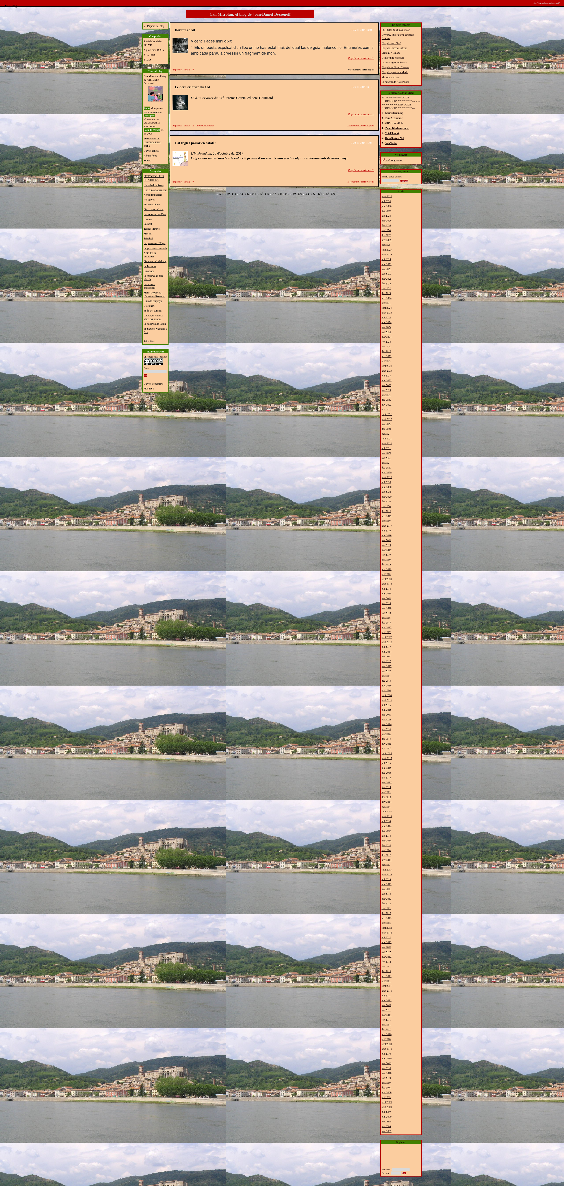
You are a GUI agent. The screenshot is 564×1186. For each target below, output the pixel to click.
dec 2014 (386, 797)
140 (227, 194)
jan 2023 (386, 395)
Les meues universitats (150, 285)
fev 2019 (386, 554)
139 (221, 194)
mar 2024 (386, 336)
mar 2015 (386, 782)
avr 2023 (386, 390)
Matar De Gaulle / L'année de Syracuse (154, 294)
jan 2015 (386, 792)
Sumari (147, 160)
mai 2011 (386, 1005)
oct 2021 (386, 433)
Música (147, 233)
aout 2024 (387, 312)
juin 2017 (386, 651)
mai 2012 (386, 947)
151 (300, 194)
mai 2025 (386, 269)
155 (326, 194)
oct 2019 (386, 520)
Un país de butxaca (153, 185)
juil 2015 (386, 763)
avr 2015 (386, 777)
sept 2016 (387, 695)
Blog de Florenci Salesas (394, 48)
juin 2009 (386, 1116)
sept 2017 (387, 637)
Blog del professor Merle (395, 72)
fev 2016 (386, 729)
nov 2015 (386, 743)
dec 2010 (386, 1029)
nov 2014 (386, 801)
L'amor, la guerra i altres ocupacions (153, 317)
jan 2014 (386, 850)
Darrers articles (152, 150)
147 (273, 194)
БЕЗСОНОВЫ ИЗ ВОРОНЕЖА (154, 178)
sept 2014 (387, 811)
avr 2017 (386, 661)
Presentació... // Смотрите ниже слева (152, 141)
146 (267, 194)
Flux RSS (149, 388)
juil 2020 (386, 482)
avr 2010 (386, 1068)
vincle (187, 69)
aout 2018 (387, 583)
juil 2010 (386, 1053)
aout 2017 (387, 642)
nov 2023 (386, 356)
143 (247, 194)
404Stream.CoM (394, 123)
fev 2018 (386, 612)
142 (240, 194)
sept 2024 (387, 307)
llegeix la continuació (361, 58)
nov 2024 (386, 298)
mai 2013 (386, 889)
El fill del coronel (152, 310)
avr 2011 (386, 1010)
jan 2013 (386, 908)
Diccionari (149, 305)
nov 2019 (386, 516)
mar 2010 (386, 1073)
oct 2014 (386, 806)
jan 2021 (386, 462)
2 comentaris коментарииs (360, 125)
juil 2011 (386, 995)
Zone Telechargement (397, 128)
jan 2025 (386, 288)
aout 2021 (387, 443)
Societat (148, 223)
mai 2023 (386, 385)
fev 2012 (386, 961)
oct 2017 (386, 632)
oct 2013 (386, 864)
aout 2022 (387, 419)
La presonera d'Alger (154, 243)
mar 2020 (386, 496)
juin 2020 (386, 487)
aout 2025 (387, 254)
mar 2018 (386, 608)
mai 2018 (386, 598)
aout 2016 (387, 700)
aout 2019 (387, 525)
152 (306, 194)
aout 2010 (387, 1048)
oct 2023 (386, 361)
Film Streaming (394, 118)
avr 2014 (386, 835)
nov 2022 (386, 404)
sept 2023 (387, 365)
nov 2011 (386, 976)
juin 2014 (386, 826)
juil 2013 (386, 879)
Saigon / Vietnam (391, 52)
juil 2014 (386, 821)
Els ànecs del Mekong (155, 261)
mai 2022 (386, 424)
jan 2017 (386, 675)
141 (234, 194)
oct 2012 (386, 922)
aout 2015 (387, 758)
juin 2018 (386, 593)
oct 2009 (386, 1097)
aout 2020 (387, 477)
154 (320, 194)
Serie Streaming (394, 113)
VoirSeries (391, 143)
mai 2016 (386, 714)
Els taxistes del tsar (153, 209)
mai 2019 (386, 540)
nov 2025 (386, 240)
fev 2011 (386, 1019)
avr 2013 (386, 893)
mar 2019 (386, 549)
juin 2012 (386, 942)
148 (280, 194)
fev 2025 (386, 283)
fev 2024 (386, 341)
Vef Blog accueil (394, 160)
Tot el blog (149, 340)
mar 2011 (386, 1014)
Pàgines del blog (155, 26)
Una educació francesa (155, 190)
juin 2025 (386, 264)
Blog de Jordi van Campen (395, 67)
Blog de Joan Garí (391, 43)
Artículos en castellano (150, 254)
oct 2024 (386, 302)
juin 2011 (386, 1000)
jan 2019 (386, 559)
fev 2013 (386, 903)
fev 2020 (386, 501)
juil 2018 (386, 588)
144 (254, 194)
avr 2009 (386, 1126)
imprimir (177, 69)
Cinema (148, 219)
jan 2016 (386, 734)
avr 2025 (386, 273)
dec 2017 (386, 622)
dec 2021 (386, 428)
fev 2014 (386, 845)
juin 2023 (386, 380)
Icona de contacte (152, 112)
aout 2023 (387, 370)
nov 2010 (386, 1034)
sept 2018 (387, 579)
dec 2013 (386, 855)
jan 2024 (386, 346)
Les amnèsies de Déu (155, 214)
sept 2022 (387, 414)
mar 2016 (386, 724)
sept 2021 (387, 438)
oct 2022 (386, 409)
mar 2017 (386, 666)
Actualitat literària (153, 194)
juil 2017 (386, 646)
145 (260, 194)
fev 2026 (386, 225)
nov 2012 (386, 918)
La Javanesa (150, 266)
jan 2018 (386, 617)
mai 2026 (386, 210)
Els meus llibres (152, 204)
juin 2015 (386, 767)
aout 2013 (387, 874)
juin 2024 (386, 322)
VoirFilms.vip (392, 133)
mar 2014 (386, 840)
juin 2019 (386, 535)
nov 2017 (386, 627)
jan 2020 (386, 506)
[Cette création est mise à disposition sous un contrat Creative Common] (153, 364)
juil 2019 (386, 530)
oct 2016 (386, 690)
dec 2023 (386, 351)
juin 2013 (386, 884)
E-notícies (149, 271)
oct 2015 (386, 748)
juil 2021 (386, 448)
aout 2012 (387, 932)
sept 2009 (387, 1102)
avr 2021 (386, 457)
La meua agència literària (394, 62)
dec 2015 (386, 738)
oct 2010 (386, 1039)
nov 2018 (386, 569)
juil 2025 (386, 259)
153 (313, 194)
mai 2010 (386, 1063)
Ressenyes (149, 199)
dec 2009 (386, 1087)
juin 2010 (386, 1058)
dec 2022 (386, 399)
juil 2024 (386, 317)
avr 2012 (386, 952)
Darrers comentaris (153, 383)
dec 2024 (386, 293)
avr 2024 (386, 332)
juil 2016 (386, 704)
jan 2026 (386, 230)
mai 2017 (386, 656)
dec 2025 (386, 235)
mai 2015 (386, 772)
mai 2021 (386, 453)
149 (287, 194)
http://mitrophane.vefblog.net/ (546, 2)
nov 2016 (386, 685)
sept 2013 (387, 869)
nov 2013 (386, 859)
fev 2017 (386, 671)
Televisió (148, 238)
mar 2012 (386, 956)
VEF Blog (8, 5)
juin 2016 (386, 709)
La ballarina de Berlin (155, 323)
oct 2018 (386, 574)
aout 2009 (387, 1107)
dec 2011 (386, 971)
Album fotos (150, 155)
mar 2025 (386, 278)
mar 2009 (386, 1131)
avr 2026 (386, 215)
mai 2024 (386, 327)
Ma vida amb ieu (390, 77)
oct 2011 (386, 981)
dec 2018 (386, 564)
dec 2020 (386, 467)
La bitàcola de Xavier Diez (395, 81)
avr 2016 (386, 719)
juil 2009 (386, 1111)
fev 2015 (386, 787)
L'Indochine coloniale (393, 57)
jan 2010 (386, 1082)
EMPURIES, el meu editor (396, 29)
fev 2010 (386, 1077)
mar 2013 (386, 898)
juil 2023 (386, 375)
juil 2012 (386, 937)
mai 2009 (386, 1121)
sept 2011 (387, 985)
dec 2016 (386, 680)
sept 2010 (387, 1044)
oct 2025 (386, 244)
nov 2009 (386, 1092)
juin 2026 (386, 206)
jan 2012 (386, 966)
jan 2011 (386, 1024)
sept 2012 (387, 927)
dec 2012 (386, 913)
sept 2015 (387, 753)
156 (333, 194)
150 (293, 194)
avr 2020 (386, 491)
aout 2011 (387, 990)
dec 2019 (386, 511)
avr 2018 (386, 603)
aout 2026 (387, 196)
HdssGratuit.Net (394, 138)
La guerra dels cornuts (155, 248)
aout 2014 (387, 816)
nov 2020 (386, 472)
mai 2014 (386, 830)
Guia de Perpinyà (153, 300)
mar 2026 (386, 220)
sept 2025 (387, 249)
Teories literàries (152, 228)
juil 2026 (386, 201)
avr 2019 (386, 545)
